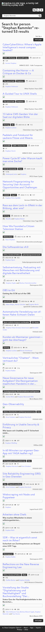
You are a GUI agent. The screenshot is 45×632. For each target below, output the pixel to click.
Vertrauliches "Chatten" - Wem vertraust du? (21, 360)
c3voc (26, 630)
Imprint (38, 628)
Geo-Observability (13, 404)
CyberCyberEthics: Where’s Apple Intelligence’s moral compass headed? (22, 47)
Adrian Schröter (20, 304)
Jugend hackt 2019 (36, 509)
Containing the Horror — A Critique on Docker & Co (18, 72)
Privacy (19, 630)
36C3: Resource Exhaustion (33, 582)
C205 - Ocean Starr (19, 146)
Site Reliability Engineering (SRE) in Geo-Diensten (22, 475)
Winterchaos (8, 237)
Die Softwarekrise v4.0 (15, 247)
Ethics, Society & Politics (12, 255)
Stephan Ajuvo (10, 260)
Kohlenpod (9, 174)
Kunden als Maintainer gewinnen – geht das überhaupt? (22, 339)
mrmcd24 (7, 146)
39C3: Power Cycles (35, 176)
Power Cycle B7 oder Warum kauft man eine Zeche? (22, 160)
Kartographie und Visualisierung (14, 461)
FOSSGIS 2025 (37, 332)
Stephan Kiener (19, 219)
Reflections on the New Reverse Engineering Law (21, 566)
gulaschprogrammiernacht (31, 255)
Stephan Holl (10, 328)
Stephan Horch (10, 151)
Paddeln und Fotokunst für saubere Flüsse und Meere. (18, 137)
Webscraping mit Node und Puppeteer (19, 496)
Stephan (23, 174)
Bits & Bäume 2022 (36, 399)
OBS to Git (9, 290)
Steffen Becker (11, 580)
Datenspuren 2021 (36, 373)
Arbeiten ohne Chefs (14, 514)
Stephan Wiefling (11, 443)
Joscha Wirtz (10, 397)
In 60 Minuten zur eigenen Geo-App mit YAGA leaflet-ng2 (21, 452)
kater (15, 174)
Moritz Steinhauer (26, 351)
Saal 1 (14, 195)
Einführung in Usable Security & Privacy (21, 426)
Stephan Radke (10, 371)
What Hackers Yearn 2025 (33, 89)
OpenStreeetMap (15, 484)
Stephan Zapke (11, 283)
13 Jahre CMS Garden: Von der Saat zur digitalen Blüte (20, 116)
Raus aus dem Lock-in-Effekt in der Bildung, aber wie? (22, 207)
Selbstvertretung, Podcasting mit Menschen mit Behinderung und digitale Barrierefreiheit (22, 270)
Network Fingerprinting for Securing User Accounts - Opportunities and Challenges (20, 184)
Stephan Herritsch (25, 417)
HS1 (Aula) (35, 322)
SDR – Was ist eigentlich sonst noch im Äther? (20, 539)
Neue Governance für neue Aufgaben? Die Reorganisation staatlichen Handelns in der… (20, 381)
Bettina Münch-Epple (27, 612)
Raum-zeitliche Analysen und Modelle (16, 322)
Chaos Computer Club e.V (12, 628)
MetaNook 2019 (36, 532)
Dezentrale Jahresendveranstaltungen (29, 242)
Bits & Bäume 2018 (36, 616)
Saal (14, 301)
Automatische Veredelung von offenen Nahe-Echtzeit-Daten (22, 313)
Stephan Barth (34, 304)
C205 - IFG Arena (9, 58)
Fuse (20, 169)
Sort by (38, 36)
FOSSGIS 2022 (37, 419)
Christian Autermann (22, 328)
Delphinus (20, 81)
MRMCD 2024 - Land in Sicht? (32, 153)
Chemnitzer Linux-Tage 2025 (32, 130)
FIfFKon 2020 (38, 445)
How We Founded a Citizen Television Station (18, 228)
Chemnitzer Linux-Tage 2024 (32, 221)
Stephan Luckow (10, 128)
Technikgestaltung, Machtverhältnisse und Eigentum (21, 391)
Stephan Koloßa (24, 580)
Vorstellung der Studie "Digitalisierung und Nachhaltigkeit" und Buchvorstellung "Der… (16, 592)
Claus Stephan (10, 240)
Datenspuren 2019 (36, 559)
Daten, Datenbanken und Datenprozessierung (19, 412)
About (26, 628)
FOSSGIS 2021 (37, 468)
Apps (31, 628)
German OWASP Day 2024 (33, 200)
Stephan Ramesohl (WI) (25, 397)
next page (38, 39)
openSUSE (7, 301)
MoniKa (8, 219)
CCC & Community (10, 169)
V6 (12, 125)
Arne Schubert (10, 417)
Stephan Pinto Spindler (13, 198)
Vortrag (6, 125)
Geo (38, 412)
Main (24, 575)
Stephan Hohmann (11, 86)
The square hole (9, 81)
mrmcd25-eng (22, 58)
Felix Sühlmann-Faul (12, 612)
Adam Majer (10, 304)
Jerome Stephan (10, 63)
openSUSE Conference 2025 (32, 307)
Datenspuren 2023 (36, 285)
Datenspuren (8, 554)
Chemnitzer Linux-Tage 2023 (32, 353)
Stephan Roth (9, 530)
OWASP (6, 195)
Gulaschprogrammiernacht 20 (32, 262)
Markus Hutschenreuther (27, 283)
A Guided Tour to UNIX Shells (20, 94)
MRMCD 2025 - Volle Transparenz (30, 65)
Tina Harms (16, 614)
